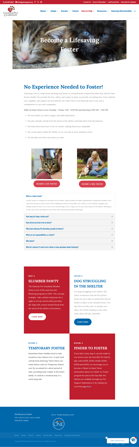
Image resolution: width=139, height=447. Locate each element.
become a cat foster (47, 184)
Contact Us (87, 2)
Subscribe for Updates (128, 2)
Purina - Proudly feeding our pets (62, 415)
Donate (64, 11)
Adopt (53, 11)
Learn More (37, 316)
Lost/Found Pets (113, 2)
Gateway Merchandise (121, 11)
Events (75, 11)
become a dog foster (92, 184)
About (43, 11)
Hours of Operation (99, 2)
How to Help (86, 11)
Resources (101, 11)
